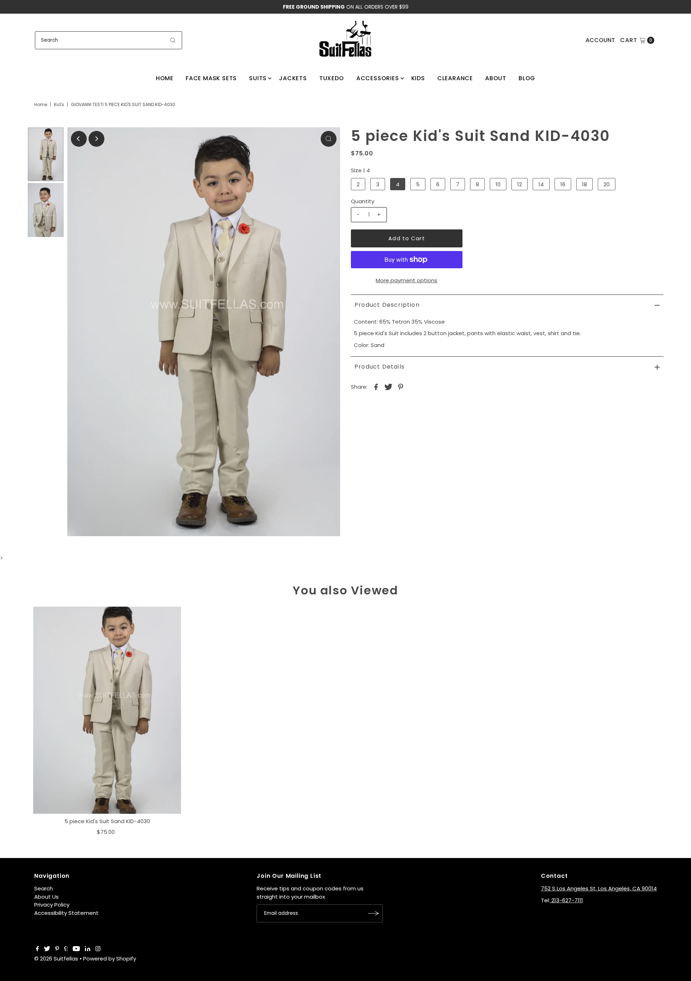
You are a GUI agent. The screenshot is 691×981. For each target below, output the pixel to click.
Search (43, 888)
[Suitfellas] (345, 39)
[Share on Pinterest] (400, 386)
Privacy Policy (51, 904)
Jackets (293, 78)
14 (541, 184)
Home (164, 78)
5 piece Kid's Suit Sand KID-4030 (107, 821)
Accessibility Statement (66, 913)
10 (498, 184)
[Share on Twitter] (388, 386)
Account (600, 40)
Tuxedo (331, 78)
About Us (46, 896)
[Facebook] (37, 949)
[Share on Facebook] (376, 386)
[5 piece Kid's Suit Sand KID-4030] (107, 710)
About (495, 78)
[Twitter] (47, 949)
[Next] (96, 139)
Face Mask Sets (211, 78)
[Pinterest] (57, 949)
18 (584, 184)
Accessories (377, 78)
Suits (258, 78)
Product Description (387, 305)
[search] (173, 40)
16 (562, 184)
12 (519, 184)
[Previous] (79, 139)
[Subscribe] (374, 913)
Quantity (362, 201)
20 (607, 184)
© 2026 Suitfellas (56, 958)
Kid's (59, 104)
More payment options (406, 280)
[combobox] (108, 40)
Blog (527, 78)
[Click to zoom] (329, 139)
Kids (418, 78)
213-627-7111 (566, 900)
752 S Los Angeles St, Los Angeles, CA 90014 (599, 888)
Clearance (455, 78)
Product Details (379, 366)
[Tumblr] (66, 949)
